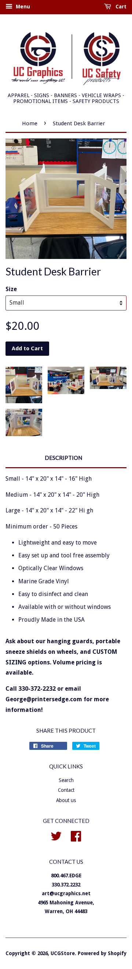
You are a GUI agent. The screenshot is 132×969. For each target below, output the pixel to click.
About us (66, 800)
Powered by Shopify (102, 953)
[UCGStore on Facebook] (75, 835)
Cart (120, 6)
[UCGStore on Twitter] (56, 835)
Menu (22, 6)
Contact (66, 790)
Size (11, 289)
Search (66, 780)
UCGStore (63, 953)
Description (63, 457)
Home (29, 123)
